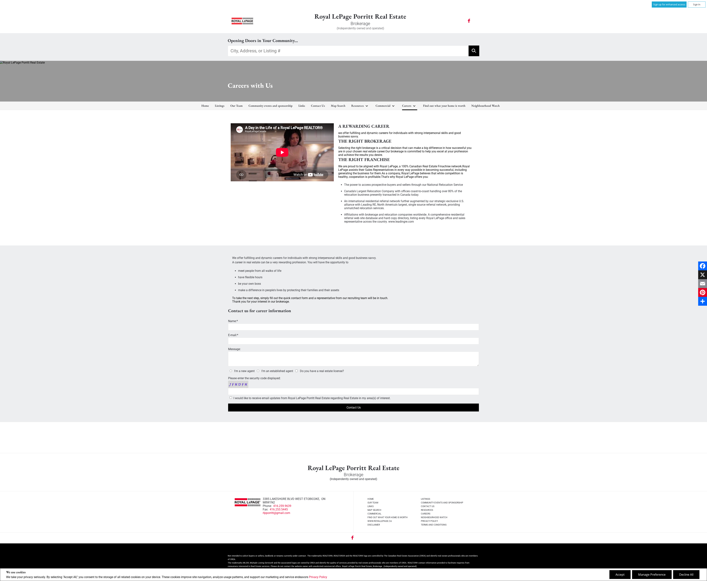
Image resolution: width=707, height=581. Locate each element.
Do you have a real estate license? (322, 371)
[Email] (702, 283)
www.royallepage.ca (379, 521)
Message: (234, 349)
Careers (406, 106)
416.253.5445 (279, 509)
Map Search (338, 106)
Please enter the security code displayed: (254, 378)
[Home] (242, 21)
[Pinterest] (702, 292)
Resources (357, 106)
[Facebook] (702, 265)
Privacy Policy (318, 577)
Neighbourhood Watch (485, 106)
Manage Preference (652, 575)
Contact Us (318, 106)
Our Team (236, 106)
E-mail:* (233, 335)
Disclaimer (373, 525)
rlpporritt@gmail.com (276, 513)
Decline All (686, 575)
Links (301, 106)
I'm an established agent (277, 371)
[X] (702, 274)
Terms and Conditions (433, 525)
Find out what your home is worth (444, 106)
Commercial (383, 106)
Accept (620, 575)
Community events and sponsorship (271, 106)
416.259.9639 (282, 506)
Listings (219, 106)
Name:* (233, 321)
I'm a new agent (244, 371)
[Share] (702, 301)
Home (205, 106)
